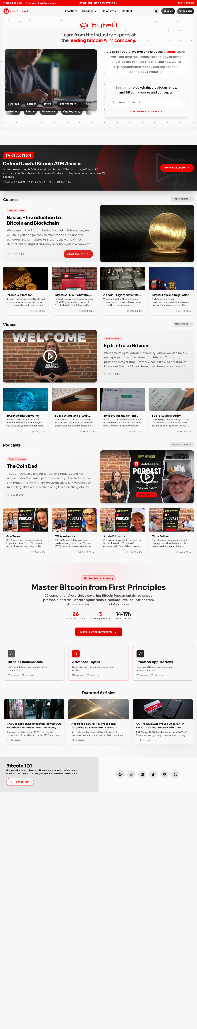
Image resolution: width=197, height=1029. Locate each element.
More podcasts (180, 444)
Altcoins (11, 103)
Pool (72, 111)
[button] (156, 11)
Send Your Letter (175, 167)
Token (79, 103)
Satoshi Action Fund (31, 182)
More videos (181, 324)
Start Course (76, 254)
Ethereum (45, 103)
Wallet (28, 103)
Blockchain (14, 111)
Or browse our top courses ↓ (146, 111)
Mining (57, 111)
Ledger (63, 103)
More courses (180, 199)
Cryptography (37, 111)
